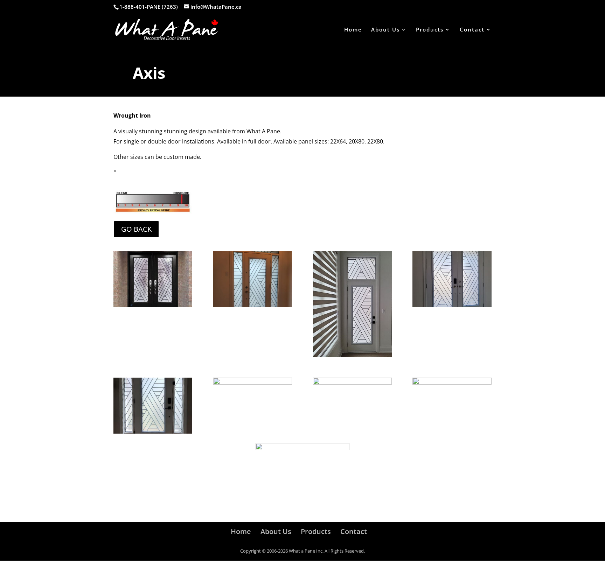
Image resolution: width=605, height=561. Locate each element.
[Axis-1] (152, 305)
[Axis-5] (152, 431)
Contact (472, 30)
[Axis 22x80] (451, 305)
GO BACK (136, 229)
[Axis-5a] (252, 382)
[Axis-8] (451, 382)
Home (353, 30)
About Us (385, 30)
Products (430, 30)
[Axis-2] (252, 305)
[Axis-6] (352, 382)
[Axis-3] (352, 355)
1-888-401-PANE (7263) (148, 6)
